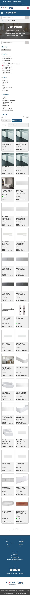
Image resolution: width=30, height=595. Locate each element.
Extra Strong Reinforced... (9, 100)
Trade (7, 544)
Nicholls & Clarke (7, 87)
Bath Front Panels (5, 49)
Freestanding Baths (8, 58)
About (7, 541)
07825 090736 (15, 557)
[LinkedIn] (16, 569)
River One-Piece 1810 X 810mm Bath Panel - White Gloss (6, 368)
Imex (4, 83)
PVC (4, 107)
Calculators (21, 541)
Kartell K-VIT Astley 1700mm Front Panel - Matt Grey (6, 293)
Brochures (21, 544)
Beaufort (5, 80)
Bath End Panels (7, 67)
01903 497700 (7, 2)
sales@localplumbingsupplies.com (15, 559)
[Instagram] (19, 569)
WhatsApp (8, 546)
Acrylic (5, 99)
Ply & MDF (6, 105)
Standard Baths (7, 57)
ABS (4, 97)
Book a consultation (15, 560)
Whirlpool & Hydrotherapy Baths (11, 63)
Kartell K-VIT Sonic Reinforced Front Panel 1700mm (6, 243)
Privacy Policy (9, 573)
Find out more (23, 593)
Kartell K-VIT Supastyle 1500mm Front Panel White (20, 192)
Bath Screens (6, 70)
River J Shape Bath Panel (22, 367)
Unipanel (5, 90)
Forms (20, 542)
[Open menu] (28, 7)
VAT (14, 20)
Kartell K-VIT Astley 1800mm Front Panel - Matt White (20, 268)
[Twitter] (14, 569)
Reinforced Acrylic (8, 109)
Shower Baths (6, 60)
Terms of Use (15, 573)
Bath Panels (6, 65)
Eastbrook (5, 82)
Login (4, 20)
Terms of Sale (20, 573)
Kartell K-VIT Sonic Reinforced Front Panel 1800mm (20, 243)
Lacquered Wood (7, 102)
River (4, 89)
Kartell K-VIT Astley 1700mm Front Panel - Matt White (6, 268)
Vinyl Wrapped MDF (8, 110)
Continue (16, 593)
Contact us (15, 554)
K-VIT (4, 85)
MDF (4, 104)
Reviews (20, 546)
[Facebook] (11, 569)
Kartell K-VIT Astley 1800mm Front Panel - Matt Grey (20, 293)
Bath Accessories (7, 74)
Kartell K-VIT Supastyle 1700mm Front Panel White (20, 218)
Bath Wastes (6, 72)
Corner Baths (6, 62)
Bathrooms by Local (10, 542)
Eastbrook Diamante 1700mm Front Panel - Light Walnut (21, 512)
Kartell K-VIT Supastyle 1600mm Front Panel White (6, 218)
